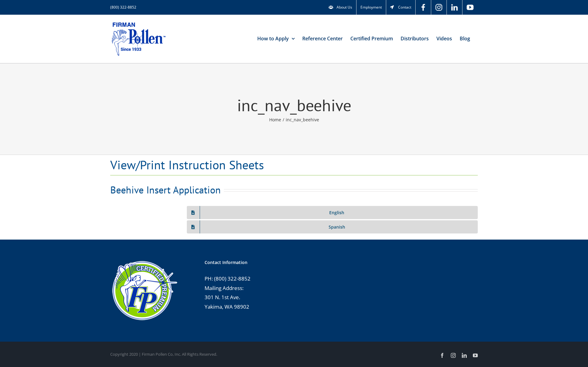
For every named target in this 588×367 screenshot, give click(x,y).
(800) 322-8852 (123, 7)
